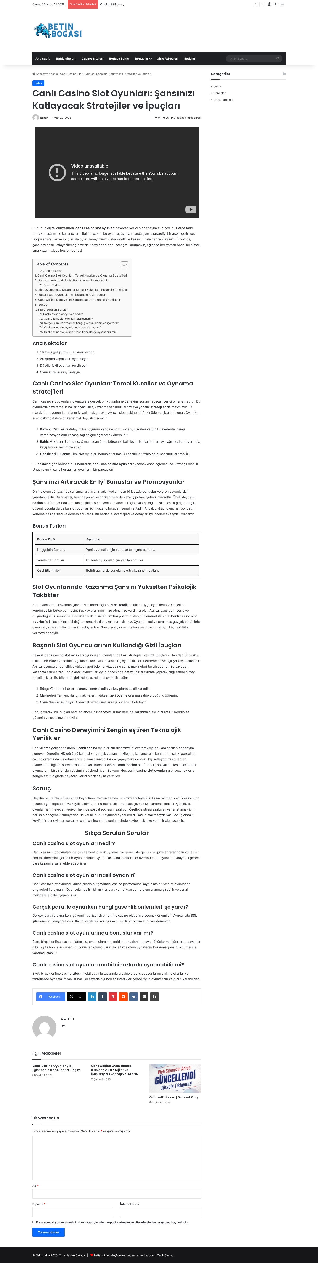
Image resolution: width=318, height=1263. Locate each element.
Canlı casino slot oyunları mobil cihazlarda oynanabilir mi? (80, 332)
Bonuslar (141, 58)
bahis (54, 73)
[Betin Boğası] (57, 30)
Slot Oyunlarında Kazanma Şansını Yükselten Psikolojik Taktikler (82, 289)
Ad (35, 1185)
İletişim (189, 58)
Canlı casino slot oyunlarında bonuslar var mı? (72, 327)
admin (44, 117)
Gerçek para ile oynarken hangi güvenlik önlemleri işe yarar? (81, 323)
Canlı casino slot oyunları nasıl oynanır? (68, 318)
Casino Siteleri (92, 58)
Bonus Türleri (52, 285)
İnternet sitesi (130, 1204)
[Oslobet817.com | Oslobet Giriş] (175, 1078)
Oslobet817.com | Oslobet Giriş (173, 1097)
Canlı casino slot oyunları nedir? (63, 314)
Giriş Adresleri (167, 58)
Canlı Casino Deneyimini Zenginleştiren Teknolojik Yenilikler (79, 299)
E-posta (38, 1204)
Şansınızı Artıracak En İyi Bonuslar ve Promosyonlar (74, 280)
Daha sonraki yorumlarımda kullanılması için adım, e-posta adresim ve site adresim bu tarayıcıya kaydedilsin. (112, 1222)
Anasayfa (41, 73)
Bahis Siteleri (65, 58)
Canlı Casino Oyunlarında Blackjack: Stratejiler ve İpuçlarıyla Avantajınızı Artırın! (115, 1070)
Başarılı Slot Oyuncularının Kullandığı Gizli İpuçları (72, 294)
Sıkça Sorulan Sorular (53, 309)
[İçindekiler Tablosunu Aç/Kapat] (122, 265)
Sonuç (42, 304)
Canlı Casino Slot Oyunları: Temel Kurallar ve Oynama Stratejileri (82, 275)
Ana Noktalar (53, 270)
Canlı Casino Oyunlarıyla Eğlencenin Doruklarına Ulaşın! (56, 1068)
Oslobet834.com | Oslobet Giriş (121, 4)
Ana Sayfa (42, 58)
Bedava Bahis (119, 58)
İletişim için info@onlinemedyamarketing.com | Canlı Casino (133, 1255)
